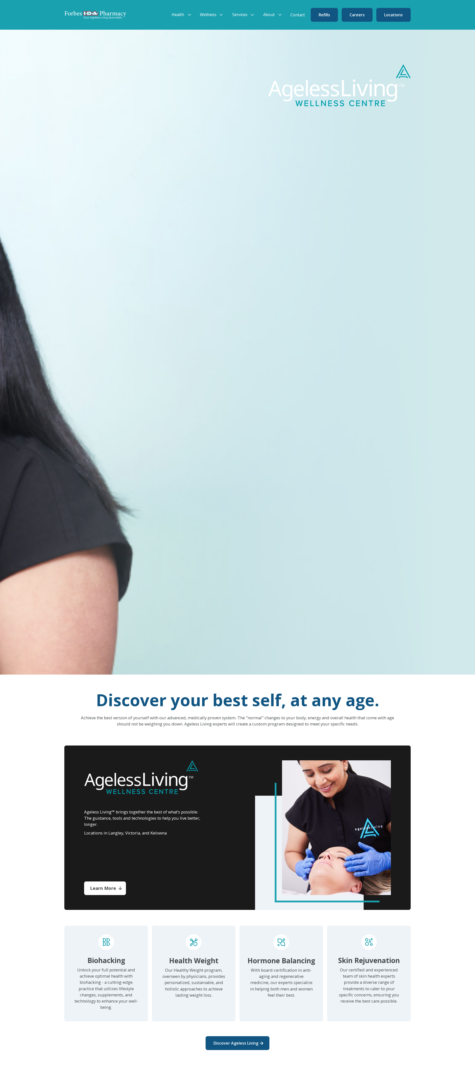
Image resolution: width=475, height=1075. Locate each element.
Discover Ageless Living (236, 1043)
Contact (297, 14)
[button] (183, 14)
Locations (393, 15)
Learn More (103, 888)
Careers (357, 15)
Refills (324, 15)
